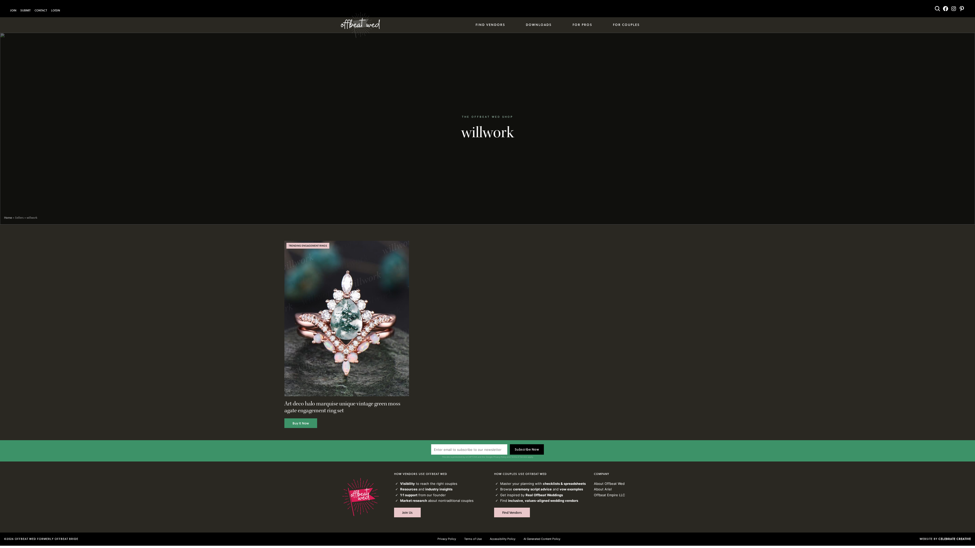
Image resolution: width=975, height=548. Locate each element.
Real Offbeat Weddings (544, 495)
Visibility (407, 483)
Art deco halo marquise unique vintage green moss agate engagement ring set (342, 407)
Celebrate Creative (954, 539)
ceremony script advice (532, 489)
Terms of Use (473, 539)
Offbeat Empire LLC (609, 495)
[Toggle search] (937, 9)
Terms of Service (519, 456)
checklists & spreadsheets (564, 483)
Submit (25, 10)
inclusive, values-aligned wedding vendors (543, 500)
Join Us (407, 512)
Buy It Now (300, 423)
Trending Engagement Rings (308, 245)
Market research (413, 500)
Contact (41, 10)
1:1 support (408, 495)
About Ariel (603, 489)
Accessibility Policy (502, 539)
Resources (408, 489)
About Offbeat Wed (609, 483)
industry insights (438, 489)
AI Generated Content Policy (542, 539)
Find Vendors (512, 512)
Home (8, 218)
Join (13, 10)
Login (55, 10)
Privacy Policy (499, 456)
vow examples (571, 489)
